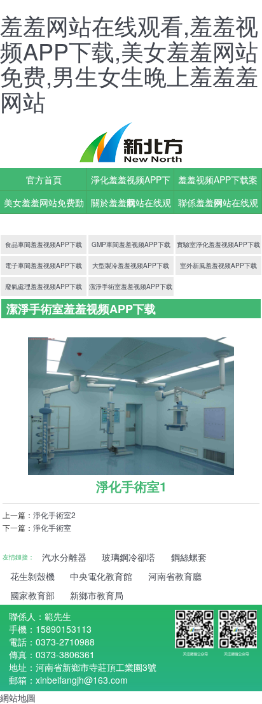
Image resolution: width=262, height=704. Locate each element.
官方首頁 (44, 179)
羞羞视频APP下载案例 (218, 182)
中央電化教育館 (101, 576)
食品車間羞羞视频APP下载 (43, 244)
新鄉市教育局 (96, 595)
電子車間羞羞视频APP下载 (43, 265)
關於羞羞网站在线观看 (131, 205)
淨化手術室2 (54, 514)
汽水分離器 (64, 557)
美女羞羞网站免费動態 (44, 205)
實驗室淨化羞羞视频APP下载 (218, 244)
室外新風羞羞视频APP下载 (218, 265)
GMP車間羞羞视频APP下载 (131, 244)
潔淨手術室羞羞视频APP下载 (130, 286)
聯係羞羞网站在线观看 (218, 205)
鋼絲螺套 (189, 557)
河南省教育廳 (175, 576)
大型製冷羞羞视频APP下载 (130, 265)
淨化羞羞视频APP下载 (130, 182)
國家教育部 (32, 595)
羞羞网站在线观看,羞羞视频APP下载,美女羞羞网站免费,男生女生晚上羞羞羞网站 (129, 63)
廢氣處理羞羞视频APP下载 (43, 286)
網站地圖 (18, 697)
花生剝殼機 (32, 576)
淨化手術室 (52, 527)
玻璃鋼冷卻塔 (128, 557)
